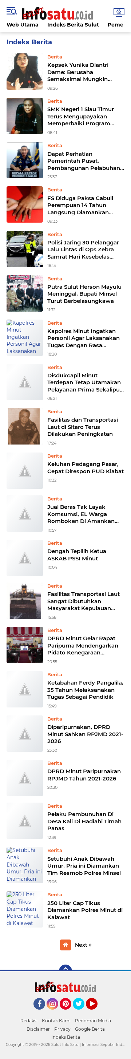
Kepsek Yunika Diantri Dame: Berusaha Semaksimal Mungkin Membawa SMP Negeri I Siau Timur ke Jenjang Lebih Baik (80, 72)
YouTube (96, 1013)
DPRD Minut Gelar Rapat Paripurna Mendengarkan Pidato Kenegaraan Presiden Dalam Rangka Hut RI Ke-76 (82, 645)
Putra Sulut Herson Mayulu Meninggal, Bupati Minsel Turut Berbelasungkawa (84, 293)
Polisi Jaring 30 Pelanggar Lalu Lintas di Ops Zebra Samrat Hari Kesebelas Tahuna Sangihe (83, 249)
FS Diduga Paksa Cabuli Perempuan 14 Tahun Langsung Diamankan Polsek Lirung (80, 205)
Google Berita (90, 1029)
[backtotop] (65, 971)
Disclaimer (38, 1029)
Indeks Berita (65, 1037)
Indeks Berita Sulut (73, 24)
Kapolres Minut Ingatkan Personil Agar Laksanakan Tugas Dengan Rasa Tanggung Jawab (83, 338)
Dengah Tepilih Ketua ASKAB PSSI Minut (76, 555)
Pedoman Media (93, 1020)
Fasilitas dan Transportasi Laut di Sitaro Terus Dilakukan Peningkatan (82, 426)
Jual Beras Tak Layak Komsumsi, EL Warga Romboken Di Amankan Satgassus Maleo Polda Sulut (81, 514)
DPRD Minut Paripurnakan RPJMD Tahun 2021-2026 (84, 775)
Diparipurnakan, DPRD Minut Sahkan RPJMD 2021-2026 (85, 733)
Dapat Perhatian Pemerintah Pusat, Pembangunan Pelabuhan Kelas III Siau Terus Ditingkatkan (83, 161)
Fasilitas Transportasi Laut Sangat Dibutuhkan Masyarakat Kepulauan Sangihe (83, 601)
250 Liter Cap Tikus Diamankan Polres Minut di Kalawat (85, 910)
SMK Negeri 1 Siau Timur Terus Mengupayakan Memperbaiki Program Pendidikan (80, 116)
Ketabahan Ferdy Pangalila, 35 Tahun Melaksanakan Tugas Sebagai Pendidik (85, 689)
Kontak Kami (56, 1020)
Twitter (82, 1013)
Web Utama (23, 24)
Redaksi (28, 1020)
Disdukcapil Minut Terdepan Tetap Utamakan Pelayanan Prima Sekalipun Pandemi (85, 382)
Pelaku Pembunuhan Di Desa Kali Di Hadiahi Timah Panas (84, 821)
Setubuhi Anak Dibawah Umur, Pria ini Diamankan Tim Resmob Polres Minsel (84, 865)
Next (82, 945)
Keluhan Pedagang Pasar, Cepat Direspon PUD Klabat (85, 467)
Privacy (62, 1029)
